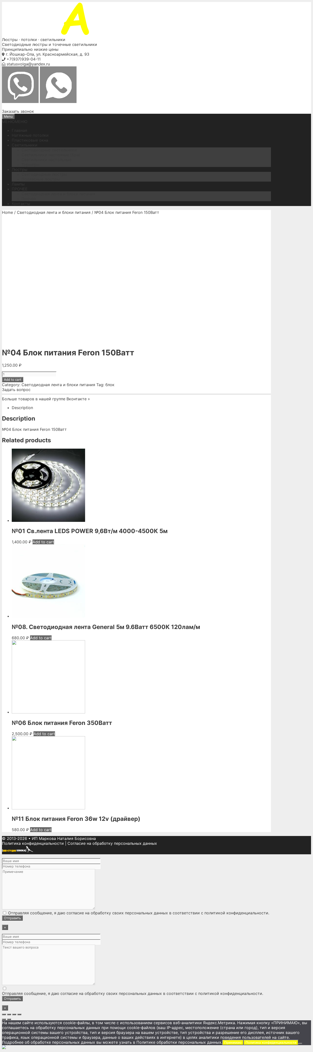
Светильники (24, 145)
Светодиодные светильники (49, 149)
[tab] (141, 407)
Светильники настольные (46, 159)
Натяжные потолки (30, 135)
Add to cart (12, 380)
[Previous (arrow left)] (4, 1019)
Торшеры (30, 164)
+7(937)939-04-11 (24, 59)
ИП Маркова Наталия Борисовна (64, 838)
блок (109, 384)
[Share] (9, 1014)
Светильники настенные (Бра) (51, 154)
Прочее (29, 198)
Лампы (18, 184)
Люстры (19, 169)
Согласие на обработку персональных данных (112, 843)
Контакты (21, 203)
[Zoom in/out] (19, 1014)
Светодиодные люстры (44, 174)
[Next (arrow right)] (9, 1019)
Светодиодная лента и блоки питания (58, 193)
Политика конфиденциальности (33, 843)
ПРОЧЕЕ (20, 188)
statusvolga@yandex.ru (28, 64)
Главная (19, 130)
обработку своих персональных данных (129, 912)
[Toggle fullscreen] (14, 1014)
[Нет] (300, 1043)
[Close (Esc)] (4, 1014)
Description (22, 407)
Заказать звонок (18, 111)
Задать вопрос (16, 389)
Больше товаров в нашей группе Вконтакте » (46, 398)
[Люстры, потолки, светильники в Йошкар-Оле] (87, 34)
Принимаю (233, 1042)
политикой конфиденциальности (236, 912)
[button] (14, 121)
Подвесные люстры (41, 179)
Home (7, 212)
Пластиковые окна (30, 140)
